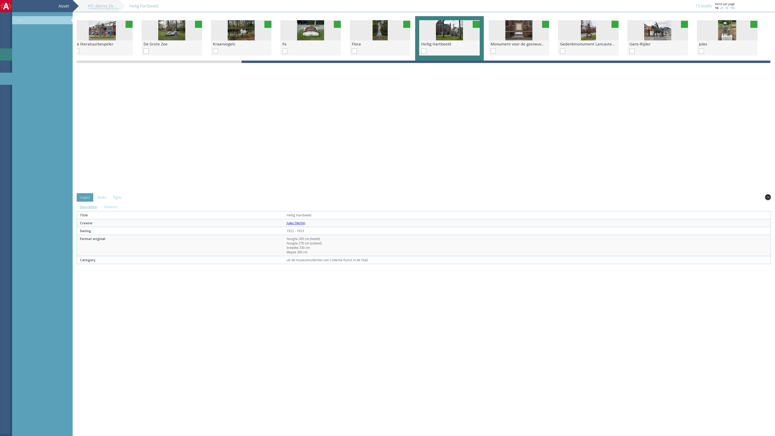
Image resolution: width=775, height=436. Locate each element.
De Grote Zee (155, 43)
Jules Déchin (296, 223)
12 (716, 8)
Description (88, 207)
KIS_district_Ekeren (105, 6)
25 (721, 8)
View (19, 20)
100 (732, 8)
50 (726, 8)
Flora (356, 43)
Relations (110, 207)
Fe (284, 43)
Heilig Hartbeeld (436, 43)
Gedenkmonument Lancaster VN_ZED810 (597, 43)
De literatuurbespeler (93, 43)
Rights (117, 197)
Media (101, 197)
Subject (85, 197)
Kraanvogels (224, 43)
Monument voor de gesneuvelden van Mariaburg (535, 43)
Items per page (725, 4)
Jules (703, 43)
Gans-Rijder (640, 43)
